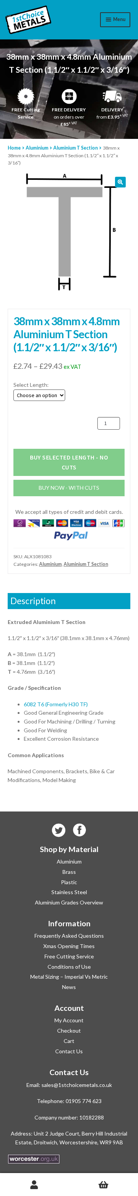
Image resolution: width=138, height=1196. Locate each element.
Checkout (69, 1030)
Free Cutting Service (69, 956)
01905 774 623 (84, 1101)
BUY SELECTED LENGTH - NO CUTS (69, 462)
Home (14, 148)
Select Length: (31, 384)
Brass (69, 871)
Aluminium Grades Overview (69, 902)
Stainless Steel (69, 892)
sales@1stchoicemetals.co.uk (76, 1085)
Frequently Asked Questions (69, 935)
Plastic (69, 882)
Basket (103, 1184)
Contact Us (69, 1051)
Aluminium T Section (75, 148)
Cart (69, 1041)
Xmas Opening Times (69, 946)
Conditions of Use (69, 966)
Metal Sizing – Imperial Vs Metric (69, 976)
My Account (69, 1020)
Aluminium (37, 148)
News (69, 987)
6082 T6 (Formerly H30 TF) (56, 704)
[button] (120, 182)
